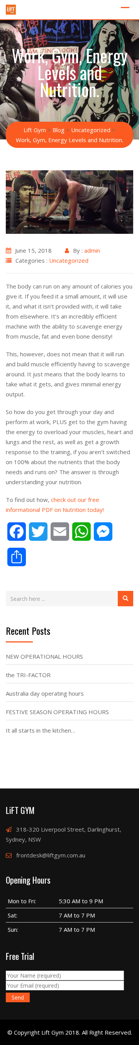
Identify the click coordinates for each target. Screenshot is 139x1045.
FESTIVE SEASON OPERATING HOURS (57, 712)
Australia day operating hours (45, 693)
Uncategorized (68, 260)
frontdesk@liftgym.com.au (50, 855)
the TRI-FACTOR (28, 675)
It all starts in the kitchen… (40, 730)
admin (92, 250)
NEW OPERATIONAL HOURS (44, 656)
